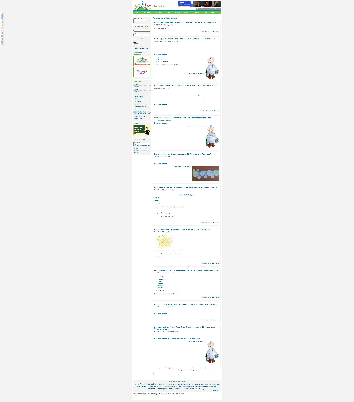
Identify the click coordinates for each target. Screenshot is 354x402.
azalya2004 (161, 287)
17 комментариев (187, 166)
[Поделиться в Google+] (2, 14)
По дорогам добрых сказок (151, 384)
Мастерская (158, 12)
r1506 (159, 289)
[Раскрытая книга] (141, 76)
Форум (186, 12)
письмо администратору (140, 150)
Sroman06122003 (162, 279)
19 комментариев (214, 31)
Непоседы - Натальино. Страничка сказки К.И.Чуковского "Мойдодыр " (185, 22)
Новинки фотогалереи (141, 99)
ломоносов (175, 386)
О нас (136, 12)
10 (204, 368)
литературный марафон (164, 386)
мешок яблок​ (192, 386)
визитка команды (186, 384)
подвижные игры (201, 386)
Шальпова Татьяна (173, 64)
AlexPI (159, 281)
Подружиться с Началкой (142, 111)
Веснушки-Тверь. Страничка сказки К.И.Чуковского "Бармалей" (182, 229)
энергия (203, 389)
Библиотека (177, 12)
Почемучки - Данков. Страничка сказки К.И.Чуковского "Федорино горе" (186, 187)
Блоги (137, 91)
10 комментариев (200, 73)
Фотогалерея (195, 12)
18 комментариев (214, 263)
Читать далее (205, 31)
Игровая (167, 12)
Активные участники (141, 104)
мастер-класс (182, 386)
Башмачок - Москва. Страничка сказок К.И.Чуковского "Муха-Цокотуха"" (186, 85)
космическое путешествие (146, 386)
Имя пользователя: (139, 29)
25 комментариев (200, 126)
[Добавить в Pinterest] (2, 39)
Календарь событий (140, 106)
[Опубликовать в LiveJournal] (2, 28)
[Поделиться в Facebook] (2, 16)
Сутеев (166, 384)
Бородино (137, 384)
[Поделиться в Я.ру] (2, 30)
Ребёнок (199, 9)
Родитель (208, 9)
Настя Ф (160, 59)
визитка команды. (197, 384)
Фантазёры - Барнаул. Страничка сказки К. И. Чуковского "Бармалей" (184, 39)
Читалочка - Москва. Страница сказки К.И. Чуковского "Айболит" (182, 118)
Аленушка (160, 283)
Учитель (217, 9)
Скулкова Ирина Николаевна (176, 207)
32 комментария (215, 110)
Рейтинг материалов (141, 109)
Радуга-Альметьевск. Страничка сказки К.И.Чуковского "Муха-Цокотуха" (186, 270)
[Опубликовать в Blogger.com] (2, 44)
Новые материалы (140, 96)
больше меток (217, 390)
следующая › (182, 370)
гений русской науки (209, 384)
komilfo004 (161, 291)
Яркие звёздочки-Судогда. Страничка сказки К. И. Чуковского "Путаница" (186, 304)
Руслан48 (157, 203)
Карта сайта (138, 118)
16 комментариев (200, 341)
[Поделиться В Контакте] (2, 22)
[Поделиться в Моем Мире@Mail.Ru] (2, 33)
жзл (219, 384)
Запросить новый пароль (142, 48)
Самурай (160, 285)
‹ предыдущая (168, 368)
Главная (137, 15)
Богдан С (160, 57)
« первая (158, 368)
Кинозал (204, 12)
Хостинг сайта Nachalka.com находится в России (146, 395)
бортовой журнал (174, 384)
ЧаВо (212, 12)
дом (216, 384)
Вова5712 (156, 197)
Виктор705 (157, 200)
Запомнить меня (138, 39)
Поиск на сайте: (138, 18)
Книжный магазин (140, 116)
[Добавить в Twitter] (2, 19)
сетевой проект (161, 389)
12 (214, 368)
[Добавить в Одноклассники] (2, 25)
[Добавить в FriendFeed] (2, 41)
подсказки (136, 152)
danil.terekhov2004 (163, 61)
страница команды (191, 388)
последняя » (193, 370)
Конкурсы (138, 94)
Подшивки (138, 101)
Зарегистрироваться (141, 45)
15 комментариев (214, 222)
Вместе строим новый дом (142, 113)
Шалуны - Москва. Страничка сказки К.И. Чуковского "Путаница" (182, 154)
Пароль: (136, 33)
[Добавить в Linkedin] (2, 36)
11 (209, 368)
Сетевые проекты (146, 12)
